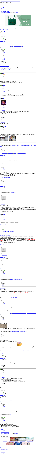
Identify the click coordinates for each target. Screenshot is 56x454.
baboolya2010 (15, 279)
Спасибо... (1, 447)
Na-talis (17, 145)
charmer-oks (5, 244)
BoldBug (15, 12)
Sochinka (4, 177)
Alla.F (10, 46)
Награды (3, 152)
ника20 (16, 313)
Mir (14, 192)
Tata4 (3, 98)
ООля (30, 145)
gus (3, 369)
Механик (17, 12)
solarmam (4, 401)
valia (12, 145)
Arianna (15, 145)
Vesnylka (35, 145)
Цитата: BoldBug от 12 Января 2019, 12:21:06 (4, 377)
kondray (4, 85)
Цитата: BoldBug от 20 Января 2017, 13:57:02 (4, 110)
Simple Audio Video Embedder (4, 449)
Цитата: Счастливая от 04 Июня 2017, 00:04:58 (5, 235)
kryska (11, 279)
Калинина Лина (13, 313)
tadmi (25, 145)
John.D (11, 145)
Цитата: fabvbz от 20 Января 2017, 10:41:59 (4, 66)
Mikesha (16, 46)
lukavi (18, 145)
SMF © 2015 (5, 448)
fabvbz (3, 73)
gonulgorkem (4, 126)
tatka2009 (19, 46)
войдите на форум (7, 45)
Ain (31, 145)
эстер (24, 313)
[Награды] (4, 52)
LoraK (12, 350)
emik (7, 177)
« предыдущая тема (2, 29)
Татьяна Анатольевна (23, 145)
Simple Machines (9, 448)
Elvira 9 (14, 46)
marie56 (1, 146)
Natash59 (18, 313)
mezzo (20, 46)
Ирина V (18, 350)
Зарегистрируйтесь (2, 45)
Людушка (15, 350)
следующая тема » (6, 29)
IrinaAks (12, 46)
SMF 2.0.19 (2, 448)
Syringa (19, 313)
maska (22, 313)
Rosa (17, 46)
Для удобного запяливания (2, 41)
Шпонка (22, 46)
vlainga (14, 331)
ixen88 (9, 177)
